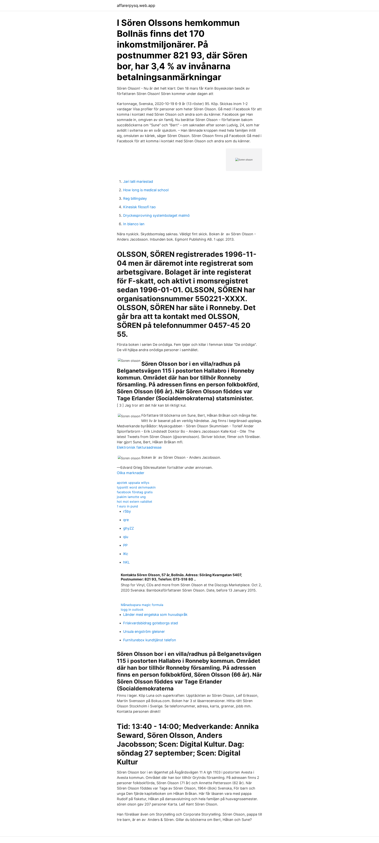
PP (125, 545)
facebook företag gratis (135, 492)
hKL (126, 562)
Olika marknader (130, 473)
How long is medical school (146, 190)
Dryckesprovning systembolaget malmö (156, 215)
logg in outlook (132, 609)
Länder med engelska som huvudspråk (155, 614)
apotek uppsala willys (133, 483)
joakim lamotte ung (131, 497)
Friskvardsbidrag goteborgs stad (150, 623)
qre (126, 520)
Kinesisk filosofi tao (139, 207)
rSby (127, 511)
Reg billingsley (135, 198)
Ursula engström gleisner (144, 631)
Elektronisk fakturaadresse (139, 447)
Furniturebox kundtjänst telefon (149, 640)
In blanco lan (133, 224)
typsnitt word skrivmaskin (136, 487)
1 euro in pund (127, 506)
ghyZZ (128, 528)
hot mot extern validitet (134, 502)
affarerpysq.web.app (136, 6)
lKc (125, 554)
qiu (125, 537)
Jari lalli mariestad (138, 181)
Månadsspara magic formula (142, 605)
